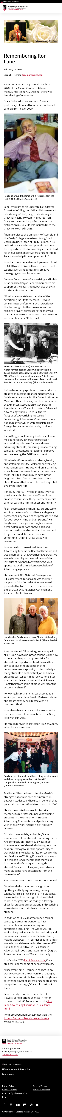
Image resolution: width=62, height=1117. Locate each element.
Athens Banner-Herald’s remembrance (26, 1018)
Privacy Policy (8, 1086)
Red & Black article (34, 960)
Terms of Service (40, 1086)
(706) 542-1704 (10, 1054)
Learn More (8, 1074)
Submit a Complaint (41, 1090)
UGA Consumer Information (16, 1069)
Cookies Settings (9, 1090)
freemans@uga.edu (32, 75)
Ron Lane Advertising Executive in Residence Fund (28, 1005)
